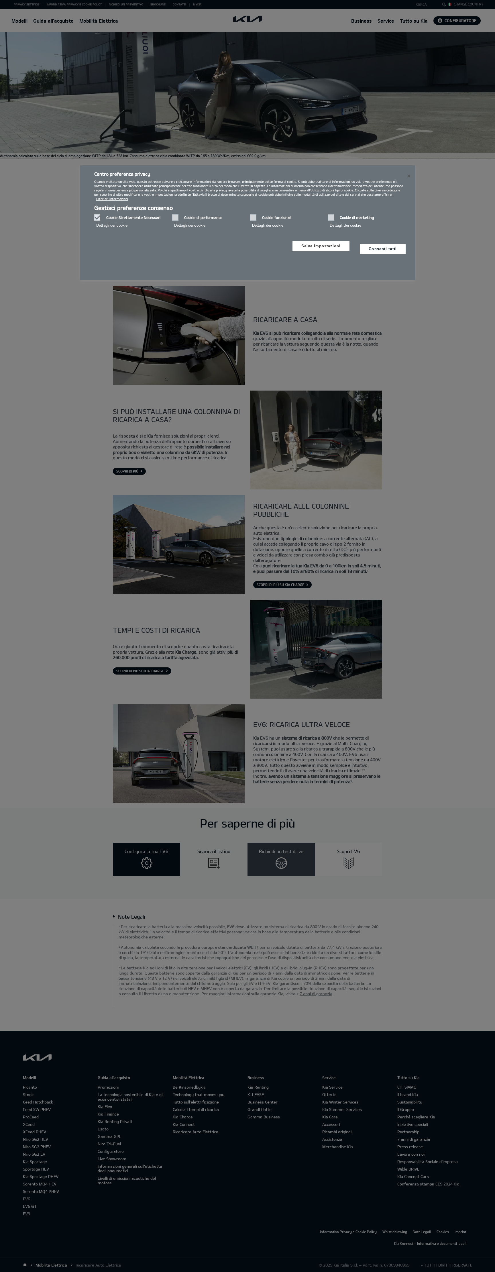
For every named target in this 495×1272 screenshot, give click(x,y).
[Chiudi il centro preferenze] (408, 176)
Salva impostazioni (321, 246)
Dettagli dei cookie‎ (111, 225)
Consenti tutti (383, 249)
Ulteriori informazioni (112, 199)
